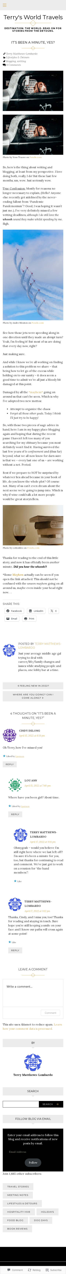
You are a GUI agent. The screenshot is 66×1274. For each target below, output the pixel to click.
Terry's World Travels (33, 17)
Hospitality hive (18, 1211)
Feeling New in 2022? (34, 685)
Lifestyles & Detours (17, 57)
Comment (50, 1012)
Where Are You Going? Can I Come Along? (33, 696)
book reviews (17, 1228)
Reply (10, 764)
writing (21, 61)
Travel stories (18, 1186)
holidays (47, 1211)
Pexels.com (36, 157)
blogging (11, 61)
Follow (33, 1162)
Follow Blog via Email (33, 1119)
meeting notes (17, 1195)
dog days (41, 1220)
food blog (15, 1220)
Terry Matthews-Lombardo (21, 53)
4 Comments (13, 64)
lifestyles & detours (22, 1203)
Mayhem (17, 574)
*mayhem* (36, 392)
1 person (19, 756)
